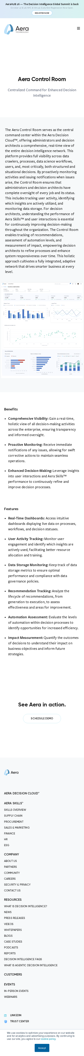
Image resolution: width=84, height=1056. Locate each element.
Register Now (42, 13)
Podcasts (11, 948)
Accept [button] (42, 1048)
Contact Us (12, 890)
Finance (9, 833)
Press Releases (14, 918)
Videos (8, 924)
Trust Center (19, 1021)
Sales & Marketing (17, 828)
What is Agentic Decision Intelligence (30, 965)
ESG (6, 845)
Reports (10, 953)
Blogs (8, 936)
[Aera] (11, 788)
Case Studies (13, 942)
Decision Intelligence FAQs (23, 959)
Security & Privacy (17, 885)
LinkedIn (15, 1015)
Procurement (13, 822)
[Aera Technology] (16, 29)
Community (12, 873)
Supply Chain (13, 816)
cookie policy (48, 1038)
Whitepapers (13, 930)
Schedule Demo (42, 718)
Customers (13, 974)
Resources (13, 900)
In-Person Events (16, 991)
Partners (10, 867)
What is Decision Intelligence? (25, 906)
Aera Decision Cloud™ (21, 793)
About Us (10, 861)
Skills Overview (15, 810)
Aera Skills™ (13, 803)
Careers (10, 879)
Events (9, 984)
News (8, 912)
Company (11, 854)
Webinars (10, 997)
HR (6, 839)
